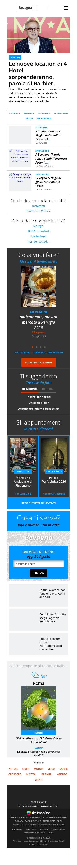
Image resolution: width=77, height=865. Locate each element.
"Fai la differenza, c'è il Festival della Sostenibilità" (39, 740)
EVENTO (38, 732)
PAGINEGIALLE (37, 818)
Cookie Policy (58, 829)
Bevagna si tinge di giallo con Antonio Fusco (48, 182)
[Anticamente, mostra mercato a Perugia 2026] (41, 289)
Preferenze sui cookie (34, 833)
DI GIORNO (29, 389)
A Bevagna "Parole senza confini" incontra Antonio (51, 158)
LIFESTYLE (15, 57)
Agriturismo (38, 236)
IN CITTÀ (31, 774)
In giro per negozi (39, 397)
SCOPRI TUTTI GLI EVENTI (38, 362)
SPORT (29, 118)
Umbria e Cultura (44, 166)
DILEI (59, 821)
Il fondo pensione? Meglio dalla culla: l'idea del (47, 135)
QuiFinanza (41, 142)
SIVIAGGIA (18, 825)
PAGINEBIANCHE (33, 821)
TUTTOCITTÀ (49, 821)
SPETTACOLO (61, 113)
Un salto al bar (39, 403)
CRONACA (14, 113)
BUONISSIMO (45, 825)
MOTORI (38, 769)
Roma (38, 683)
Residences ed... (38, 241)
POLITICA (29, 113)
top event (39, 352)
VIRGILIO (23, 818)
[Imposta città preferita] (12, 7)
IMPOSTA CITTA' (49, 806)
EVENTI (38, 779)
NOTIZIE (38, 748)
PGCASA (19, 821)
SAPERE (64, 769)
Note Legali (31, 829)
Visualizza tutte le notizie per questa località (38, 753)
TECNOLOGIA (44, 118)
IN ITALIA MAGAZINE (28, 806)
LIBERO (14, 818)
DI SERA (47, 389)
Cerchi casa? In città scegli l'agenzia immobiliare (52, 617)
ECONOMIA (44, 113)
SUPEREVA (58, 825)
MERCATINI (38, 312)
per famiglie (55, 352)
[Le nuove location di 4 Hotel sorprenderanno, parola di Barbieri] (38, 35)
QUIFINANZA (31, 825)
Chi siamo (17, 829)
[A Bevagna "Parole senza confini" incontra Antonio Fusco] (20, 155)
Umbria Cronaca (43, 189)
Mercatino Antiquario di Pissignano (23, 481)
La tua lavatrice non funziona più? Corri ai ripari (52, 593)
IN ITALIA (46, 774)
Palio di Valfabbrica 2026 (54, 479)
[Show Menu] (66, 7)
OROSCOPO (14, 774)
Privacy (44, 829)
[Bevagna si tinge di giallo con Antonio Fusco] (20, 177)
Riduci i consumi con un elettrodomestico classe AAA (50, 644)
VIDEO (51, 769)
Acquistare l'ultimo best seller (38, 408)
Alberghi (38, 226)
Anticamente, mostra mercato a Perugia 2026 (38, 322)
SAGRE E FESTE (54, 471)
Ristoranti (38, 206)
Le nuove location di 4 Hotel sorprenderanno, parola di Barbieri (38, 73)
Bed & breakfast (38, 231)
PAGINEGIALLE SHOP (56, 818)
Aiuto (51, 833)
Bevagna (25, 7)
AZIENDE (62, 774)
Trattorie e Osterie (38, 211)
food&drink (22, 352)
